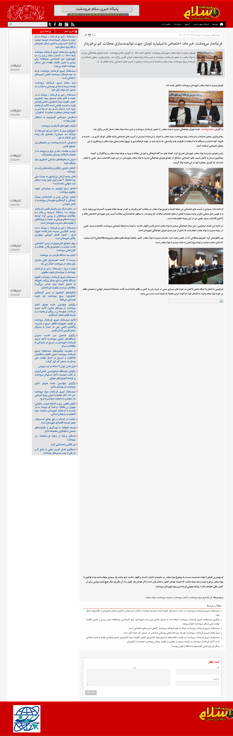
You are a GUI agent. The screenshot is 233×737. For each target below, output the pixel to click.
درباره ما (177, 24)
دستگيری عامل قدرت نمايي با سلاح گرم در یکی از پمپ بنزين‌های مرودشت (55, 451)
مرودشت (161, 597)
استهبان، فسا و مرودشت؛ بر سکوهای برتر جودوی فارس (55, 144)
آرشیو (187, 24)
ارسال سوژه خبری (201, 24)
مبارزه (169, 597)
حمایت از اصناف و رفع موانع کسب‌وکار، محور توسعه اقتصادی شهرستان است (55, 421)
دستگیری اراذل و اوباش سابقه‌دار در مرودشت (55, 438)
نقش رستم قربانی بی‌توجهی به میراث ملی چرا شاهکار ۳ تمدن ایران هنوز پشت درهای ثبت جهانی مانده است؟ (55, 180)
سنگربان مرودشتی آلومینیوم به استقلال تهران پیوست (196, 646)
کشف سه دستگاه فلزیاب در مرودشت (58, 255)
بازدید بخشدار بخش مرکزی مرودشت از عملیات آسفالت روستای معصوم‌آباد (55, 153)
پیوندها (215, 24)
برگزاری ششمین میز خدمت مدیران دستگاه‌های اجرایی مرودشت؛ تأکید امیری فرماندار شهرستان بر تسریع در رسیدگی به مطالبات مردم (55, 340)
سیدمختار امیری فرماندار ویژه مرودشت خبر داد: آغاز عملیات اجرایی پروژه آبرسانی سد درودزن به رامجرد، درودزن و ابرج (55, 395)
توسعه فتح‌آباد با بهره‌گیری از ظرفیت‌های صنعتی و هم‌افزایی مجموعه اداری (55, 429)
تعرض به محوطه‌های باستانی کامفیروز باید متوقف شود (55, 161)
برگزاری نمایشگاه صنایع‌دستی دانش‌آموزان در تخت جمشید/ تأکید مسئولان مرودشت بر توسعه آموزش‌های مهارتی (55, 374)
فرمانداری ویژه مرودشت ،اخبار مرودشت (193, 597)
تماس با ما (166, 24)
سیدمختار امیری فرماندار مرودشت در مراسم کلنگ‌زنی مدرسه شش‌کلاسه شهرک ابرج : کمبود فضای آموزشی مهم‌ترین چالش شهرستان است (55, 233)
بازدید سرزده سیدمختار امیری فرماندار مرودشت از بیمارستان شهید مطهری (55, 270)
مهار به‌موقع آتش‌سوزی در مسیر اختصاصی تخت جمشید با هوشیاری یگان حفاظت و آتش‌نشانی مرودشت (55, 246)
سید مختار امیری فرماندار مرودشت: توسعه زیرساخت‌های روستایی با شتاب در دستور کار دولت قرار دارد (172, 633)
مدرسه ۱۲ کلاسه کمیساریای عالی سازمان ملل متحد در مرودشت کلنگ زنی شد (55, 262)
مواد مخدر (150, 597)
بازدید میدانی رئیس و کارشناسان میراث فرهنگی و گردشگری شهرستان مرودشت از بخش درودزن (55, 200)
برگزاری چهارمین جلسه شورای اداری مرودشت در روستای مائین (55, 385)
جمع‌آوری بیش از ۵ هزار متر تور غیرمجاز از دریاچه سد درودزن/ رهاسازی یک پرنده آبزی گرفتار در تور (55, 134)
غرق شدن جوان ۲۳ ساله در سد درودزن (57, 366)
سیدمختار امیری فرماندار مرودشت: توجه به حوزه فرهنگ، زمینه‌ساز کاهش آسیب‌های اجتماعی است (174, 628)
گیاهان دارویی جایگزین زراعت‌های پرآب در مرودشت (55, 170)
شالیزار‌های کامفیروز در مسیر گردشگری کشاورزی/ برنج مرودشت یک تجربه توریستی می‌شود (55, 296)
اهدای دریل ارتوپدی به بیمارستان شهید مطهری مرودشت (55, 190)
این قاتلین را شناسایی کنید (63, 444)
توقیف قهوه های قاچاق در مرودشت (58, 126)
